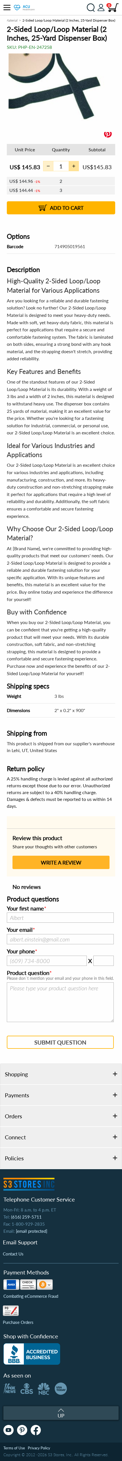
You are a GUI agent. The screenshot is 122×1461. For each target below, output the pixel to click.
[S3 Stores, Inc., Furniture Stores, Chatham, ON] (31, 1354)
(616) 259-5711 (26, 1216)
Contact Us (13, 1253)
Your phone (21, 951)
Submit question (60, 1042)
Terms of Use (14, 1448)
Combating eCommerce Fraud (30, 1296)
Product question (28, 973)
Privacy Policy (39, 1448)
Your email (20, 929)
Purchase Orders (18, 1322)
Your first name (25, 908)
